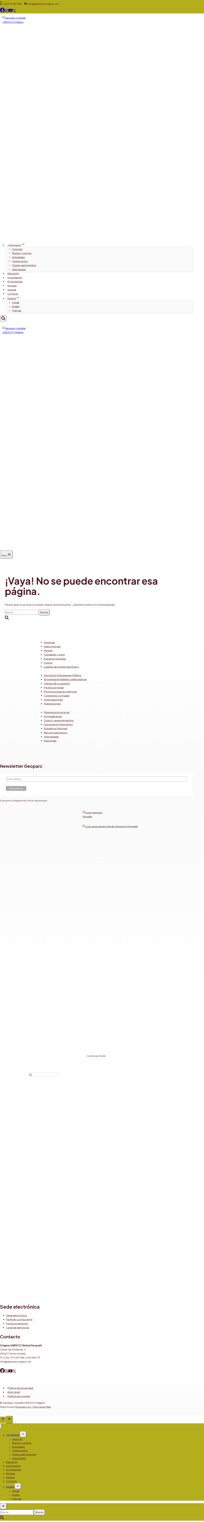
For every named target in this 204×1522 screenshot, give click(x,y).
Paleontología (52, 646)
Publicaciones (52, 703)
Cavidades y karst (54, 654)
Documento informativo (58, 724)
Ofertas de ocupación (57, 683)
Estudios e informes (55, 728)
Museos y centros (22, 253)
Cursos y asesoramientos (59, 720)
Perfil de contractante (19, 1319)
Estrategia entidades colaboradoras (65, 679)
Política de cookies (18, 1396)
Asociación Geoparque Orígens (62, 675)
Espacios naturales (55, 658)
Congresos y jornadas (57, 695)
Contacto (12, 293)
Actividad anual (53, 716)
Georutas (17, 249)
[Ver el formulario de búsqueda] (3, 318)
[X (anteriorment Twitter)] (14, 1371)
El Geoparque (15, 281)
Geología (49, 642)
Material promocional (56, 712)
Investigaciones (53, 699)
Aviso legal (13, 1392)
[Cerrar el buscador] (3, 1506)
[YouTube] (10, 11)
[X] (14, 11)
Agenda (11, 289)
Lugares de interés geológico (61, 666)
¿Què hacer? (13, 1434)
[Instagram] (6, 11)
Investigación (14, 277)
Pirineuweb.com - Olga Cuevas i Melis (33, 1407)
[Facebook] (2, 11)
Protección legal (54, 687)
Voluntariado (19, 269)
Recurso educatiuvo (55, 732)
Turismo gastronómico (24, 265)
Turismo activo (20, 261)
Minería (48, 650)
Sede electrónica (16, 1315)
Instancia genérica (17, 1323)
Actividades (18, 257)
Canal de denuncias (17, 1327)
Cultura (48, 662)
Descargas (50, 740)
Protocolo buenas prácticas (60, 691)
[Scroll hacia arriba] (3, 1420)
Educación (13, 273)
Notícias (12, 285)
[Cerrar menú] (1, 1426)
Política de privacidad (20, 1388)
